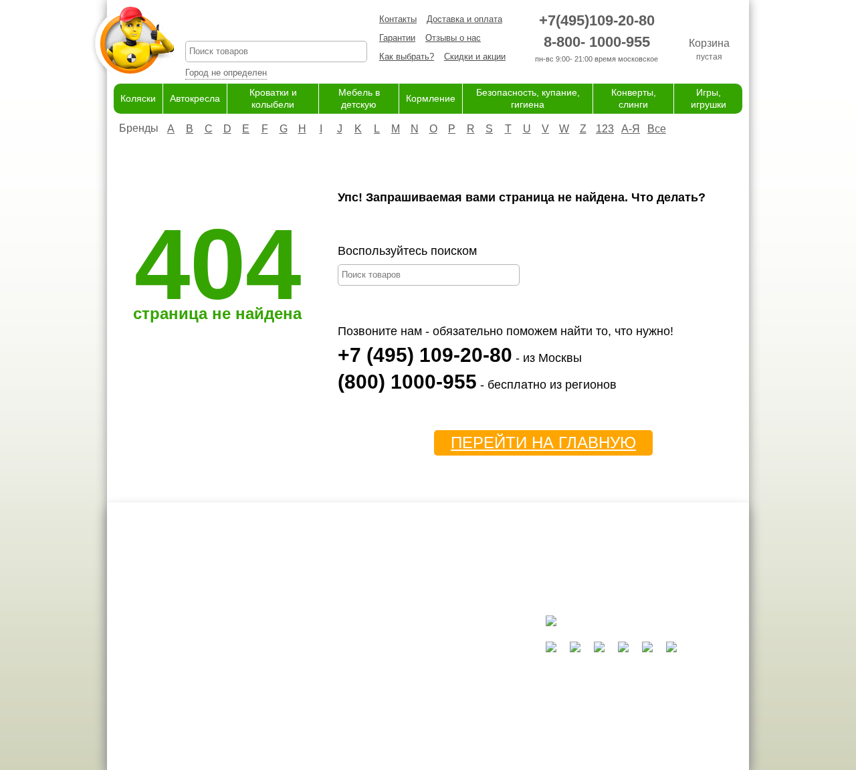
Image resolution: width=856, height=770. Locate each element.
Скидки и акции (475, 57)
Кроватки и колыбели (435, 667)
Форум (303, 655)
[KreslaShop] (132, 40)
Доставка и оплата (464, 19)
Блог (299, 667)
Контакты (398, 19)
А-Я (630, 128)
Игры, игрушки (421, 733)
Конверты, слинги (427, 719)
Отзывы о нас (453, 38)
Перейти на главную (543, 443)
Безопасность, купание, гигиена (456, 707)
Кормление (430, 98)
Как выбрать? (406, 57)
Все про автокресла (330, 641)
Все (656, 128)
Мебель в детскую (429, 681)
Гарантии (397, 38)
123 (605, 128)
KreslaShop (276, 23)
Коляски (138, 98)
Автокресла (195, 98)
